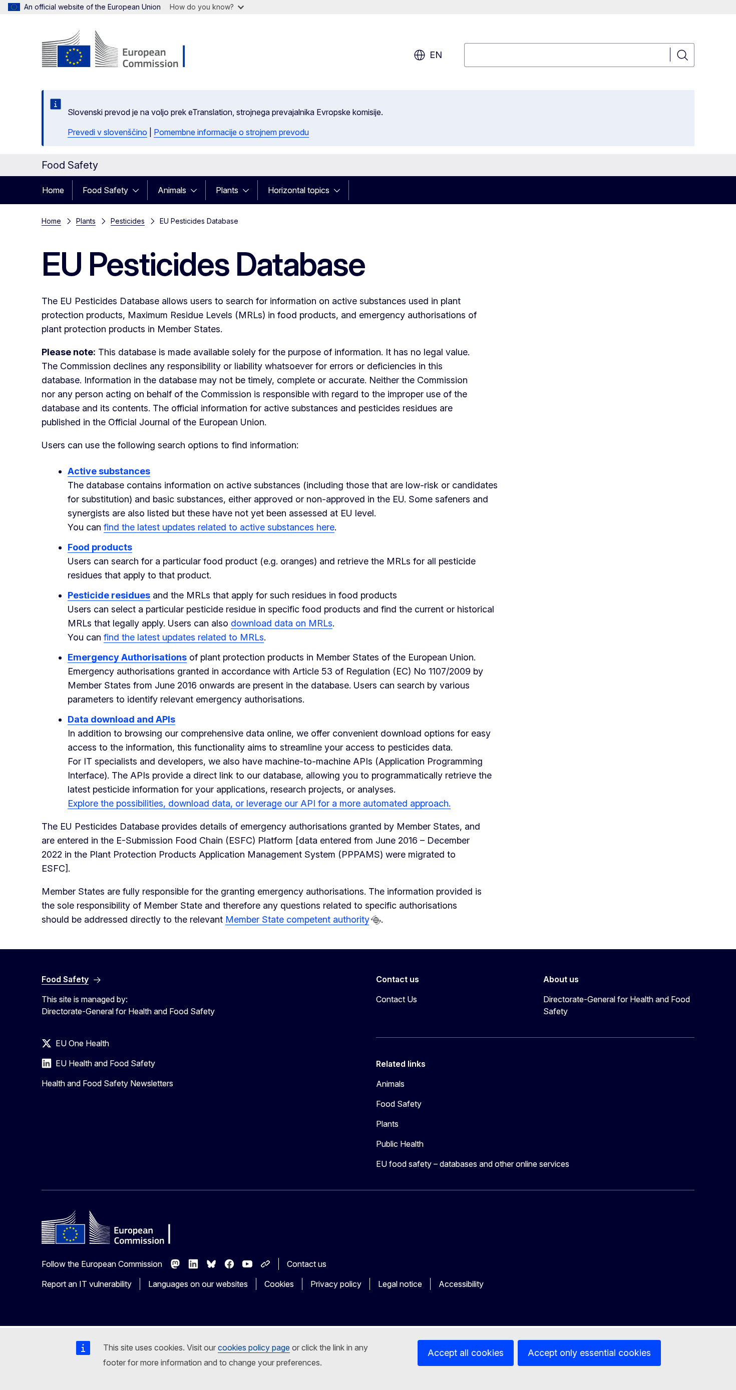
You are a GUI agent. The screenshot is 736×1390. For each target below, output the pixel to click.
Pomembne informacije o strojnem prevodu (231, 132)
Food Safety (105, 190)
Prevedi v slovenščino (107, 132)
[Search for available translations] (376, 920)
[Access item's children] (138, 190)
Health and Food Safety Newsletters (107, 1083)
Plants (227, 190)
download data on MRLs (281, 623)
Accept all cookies (466, 1352)
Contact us (306, 1264)
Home (53, 190)
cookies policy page (254, 1347)
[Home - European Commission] (122, 50)
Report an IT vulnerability (87, 1284)
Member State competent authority (297, 919)
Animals (172, 190)
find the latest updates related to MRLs (184, 637)
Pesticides (128, 221)
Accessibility (461, 1284)
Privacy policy (335, 1284)
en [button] (436, 55)
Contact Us (396, 999)
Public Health (400, 1144)
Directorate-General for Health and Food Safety (616, 1005)
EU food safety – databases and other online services (472, 1164)
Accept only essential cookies (589, 1352)
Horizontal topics (298, 190)
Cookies (279, 1284)
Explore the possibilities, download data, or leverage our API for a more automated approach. (259, 803)
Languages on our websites (198, 1284)
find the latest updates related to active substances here (219, 527)
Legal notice (400, 1284)
